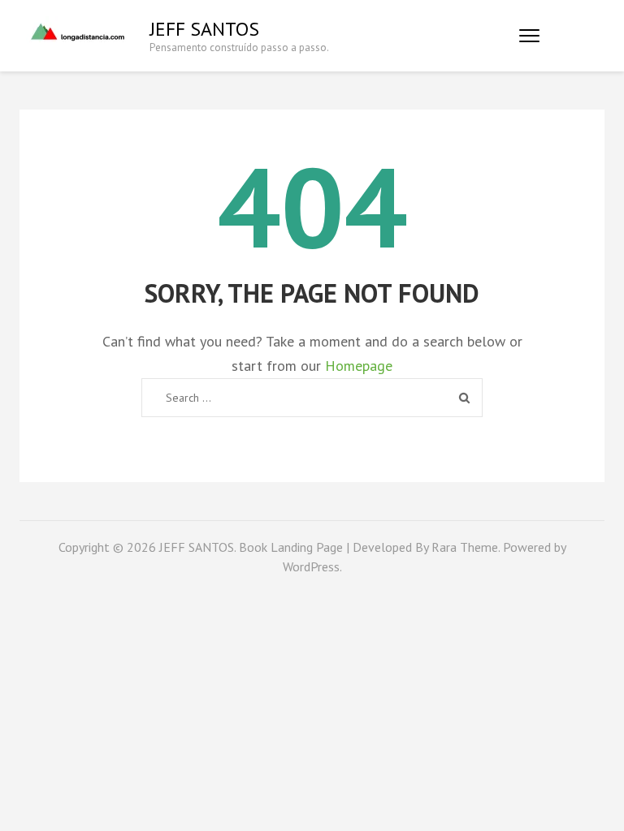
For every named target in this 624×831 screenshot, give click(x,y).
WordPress (311, 566)
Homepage (358, 365)
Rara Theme (464, 547)
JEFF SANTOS (204, 28)
